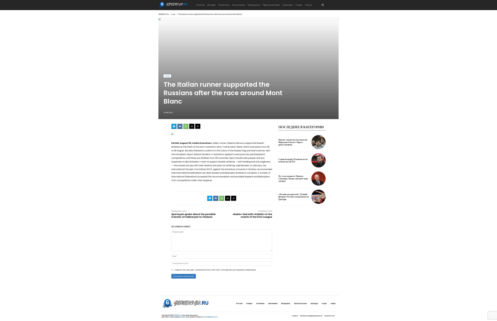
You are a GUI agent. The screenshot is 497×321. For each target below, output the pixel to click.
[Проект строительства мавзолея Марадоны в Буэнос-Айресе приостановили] (318, 142)
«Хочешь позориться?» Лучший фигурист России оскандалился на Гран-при (293, 196)
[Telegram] (174, 126)
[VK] (179, 126)
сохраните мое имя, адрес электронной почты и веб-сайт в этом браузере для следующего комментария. (215, 269)
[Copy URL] (197, 126)
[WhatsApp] (185, 126)
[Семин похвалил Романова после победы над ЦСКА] (318, 160)
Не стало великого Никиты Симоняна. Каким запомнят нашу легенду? (293, 178)
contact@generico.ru (210, 317)
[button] (323, 5)
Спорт (173, 14)
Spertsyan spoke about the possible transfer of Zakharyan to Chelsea (193, 215)
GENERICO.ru (163, 14)
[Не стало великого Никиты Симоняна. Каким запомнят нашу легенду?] (318, 179)
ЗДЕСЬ (183, 317)
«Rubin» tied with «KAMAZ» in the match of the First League (252, 215)
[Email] (191, 126)
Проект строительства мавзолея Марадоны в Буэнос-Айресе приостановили (292, 142)
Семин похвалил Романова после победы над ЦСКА (293, 160)
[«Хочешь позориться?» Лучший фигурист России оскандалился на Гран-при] (318, 197)
